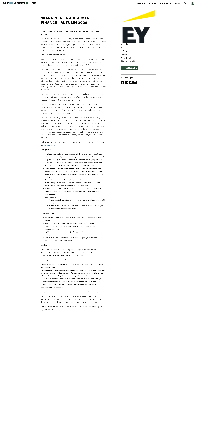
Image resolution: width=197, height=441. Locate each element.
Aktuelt (141, 3)
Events (152, 3)
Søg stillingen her (129, 68)
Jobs (177, 3)
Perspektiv (165, 3)
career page (49, 145)
